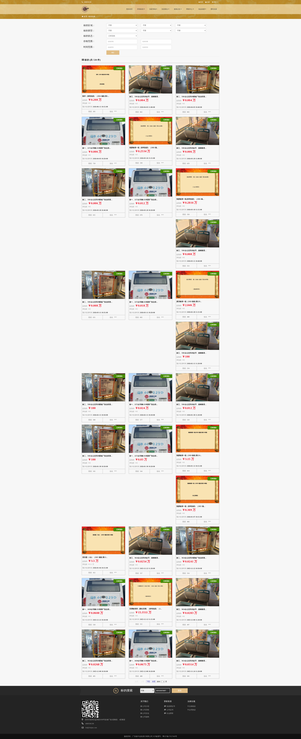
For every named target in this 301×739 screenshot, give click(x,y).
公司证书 (169, 710)
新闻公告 (177, 9)
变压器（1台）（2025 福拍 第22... (94, 557)
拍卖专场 (152, 9)
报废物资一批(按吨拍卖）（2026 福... (190, 199)
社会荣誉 (169, 713)
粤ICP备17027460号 (169, 736)
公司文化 (145, 713)
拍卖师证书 (170, 706)
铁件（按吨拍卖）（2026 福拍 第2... (95, 96)
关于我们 (144, 701)
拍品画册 (201, 9)
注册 (208, 2)
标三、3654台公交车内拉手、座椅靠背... (144, 558)
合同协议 (192, 710)
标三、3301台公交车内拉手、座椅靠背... (144, 97)
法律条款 (192, 706)
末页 (153, 681)
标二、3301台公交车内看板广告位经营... (191, 97)
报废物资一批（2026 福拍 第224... (189, 455)
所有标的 (140, 9)
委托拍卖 (214, 9)
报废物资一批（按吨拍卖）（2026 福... (143, 148)
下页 (148, 681)
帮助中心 (189, 9)
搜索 (180, 691)
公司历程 (145, 710)
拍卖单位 (165, 9)
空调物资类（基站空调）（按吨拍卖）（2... (145, 609)
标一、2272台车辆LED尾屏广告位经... (96, 148)
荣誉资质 (168, 701)
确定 (112, 52)
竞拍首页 (129, 9)
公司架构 (145, 717)
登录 (201, 2)
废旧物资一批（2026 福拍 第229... (189, 301)
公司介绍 (145, 706)
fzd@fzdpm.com (91, 728)
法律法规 (191, 701)
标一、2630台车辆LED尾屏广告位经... (96, 609)
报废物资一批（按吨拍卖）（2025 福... (190, 506)
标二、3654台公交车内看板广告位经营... (191, 558)
